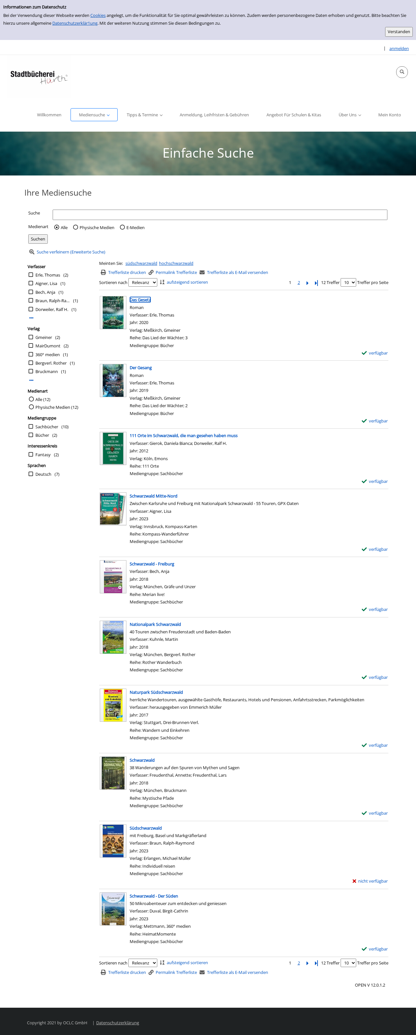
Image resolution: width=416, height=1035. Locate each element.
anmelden (399, 48)
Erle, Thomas (47, 275)
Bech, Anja (45, 292)
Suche (34, 213)
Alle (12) (42, 399)
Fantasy (43, 455)
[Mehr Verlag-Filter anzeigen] (31, 380)
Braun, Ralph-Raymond (52, 301)
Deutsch (43, 474)
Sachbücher (46, 427)
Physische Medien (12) (56, 407)
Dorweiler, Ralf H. (51, 309)
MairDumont (47, 346)
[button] (402, 72)
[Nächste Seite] (307, 282)
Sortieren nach (113, 282)
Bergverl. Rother (51, 363)
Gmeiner (43, 337)
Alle (64, 227)
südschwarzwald (141, 263)
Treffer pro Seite (372, 282)
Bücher (42, 435)
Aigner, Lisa (46, 283)
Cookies (98, 15)
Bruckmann (46, 371)
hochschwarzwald (176, 263)
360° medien (47, 354)
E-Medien (135, 227)
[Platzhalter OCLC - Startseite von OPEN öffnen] (39, 76)
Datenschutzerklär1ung (75, 23)
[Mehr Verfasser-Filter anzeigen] (31, 318)
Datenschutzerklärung (117, 1023)
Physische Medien (97, 227)
